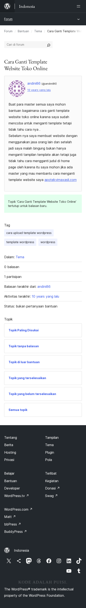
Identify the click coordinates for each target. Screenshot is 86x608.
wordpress (47, 242)
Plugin (49, 452)
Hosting (10, 452)
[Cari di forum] (49, 44)
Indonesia (21, 550)
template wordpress (20, 242)
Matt (10, 517)
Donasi (52, 488)
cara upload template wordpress (29, 233)
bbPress (12, 524)
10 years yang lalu (39, 90)
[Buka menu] (79, 6)
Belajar (9, 473)
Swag (51, 496)
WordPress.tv (16, 496)
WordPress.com (18, 509)
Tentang (10, 437)
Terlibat (51, 473)
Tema (38, 31)
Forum (8, 19)
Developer (12, 488)
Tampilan (52, 437)
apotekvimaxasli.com (60, 180)
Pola (48, 460)
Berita (8, 445)
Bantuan (23, 31)
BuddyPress (15, 531)
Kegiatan (51, 481)
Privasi (9, 460)
